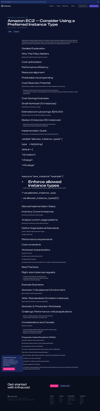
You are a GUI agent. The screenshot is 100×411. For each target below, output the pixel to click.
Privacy (19, 398)
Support (51, 403)
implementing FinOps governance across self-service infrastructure (29, 2)
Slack (81, 403)
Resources (11, 17)
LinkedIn (82, 399)
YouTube (82, 401)
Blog (60, 401)
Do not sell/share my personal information (25, 399)
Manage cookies (11, 399)
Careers (61, 399)
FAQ (69, 401)
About (60, 398)
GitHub (81, 398)
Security (52, 401)
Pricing (51, 399)
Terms (23, 398)
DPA (27, 398)
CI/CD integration (72, 399)
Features (52, 398)
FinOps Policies (22, 17)
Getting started (71, 398)
